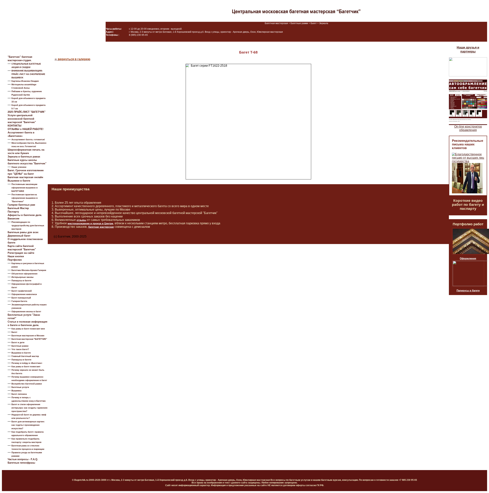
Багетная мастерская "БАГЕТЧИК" (29, 339)
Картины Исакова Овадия (25, 81)
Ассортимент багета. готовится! (28, 139)
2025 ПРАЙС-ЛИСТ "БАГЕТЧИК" (26, 111)
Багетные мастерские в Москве (27, 335)
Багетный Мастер (18, 208)
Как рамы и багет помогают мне (28, 329)
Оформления (468, 258)
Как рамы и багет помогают (25, 366)
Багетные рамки (19, 346)
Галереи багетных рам (21, 204)
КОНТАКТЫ (14, 125)
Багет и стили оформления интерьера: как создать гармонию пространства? (29, 407)
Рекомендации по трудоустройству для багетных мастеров (27, 225)
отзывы (81, 220)
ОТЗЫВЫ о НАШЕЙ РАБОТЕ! (25, 129)
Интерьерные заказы (22, 277)
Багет (14, 332)
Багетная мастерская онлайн (25, 177)
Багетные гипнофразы (21, 462)
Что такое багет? (20, 349)
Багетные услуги (20, 387)
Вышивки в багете (19, 180)
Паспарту (13, 211)
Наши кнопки (16, 256)
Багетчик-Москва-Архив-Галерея (28, 270)
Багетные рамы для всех (23, 232)
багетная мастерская (101, 226)
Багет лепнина (19, 394)
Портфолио (15, 259)
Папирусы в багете (21, 280)
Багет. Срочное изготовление (26, 170)
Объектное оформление (24, 273)
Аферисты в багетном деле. (25, 215)
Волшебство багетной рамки (26, 384)
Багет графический (21, 291)
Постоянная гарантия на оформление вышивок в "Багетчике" (24, 198)
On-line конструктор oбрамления (468, 128)
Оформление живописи (24, 294)
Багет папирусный (21, 298)
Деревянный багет (19, 235)
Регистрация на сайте (21, 252)
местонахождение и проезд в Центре (90, 223)
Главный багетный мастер (25, 356)
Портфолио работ (468, 224)
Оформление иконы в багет (26, 311)
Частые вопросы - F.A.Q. (23, 459)
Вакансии (13, 218)
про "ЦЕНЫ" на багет (21, 173)
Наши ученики (18, 167)
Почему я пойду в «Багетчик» (26, 363)
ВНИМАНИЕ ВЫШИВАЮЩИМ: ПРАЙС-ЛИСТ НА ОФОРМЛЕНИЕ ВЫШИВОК (28, 74)
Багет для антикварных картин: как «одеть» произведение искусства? (28, 425)
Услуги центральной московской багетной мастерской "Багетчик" (22, 119)
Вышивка (16, 390)
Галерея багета (19, 301)
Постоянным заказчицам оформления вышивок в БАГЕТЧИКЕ (24, 187)
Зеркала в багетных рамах (24, 156)
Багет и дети (17, 342)
